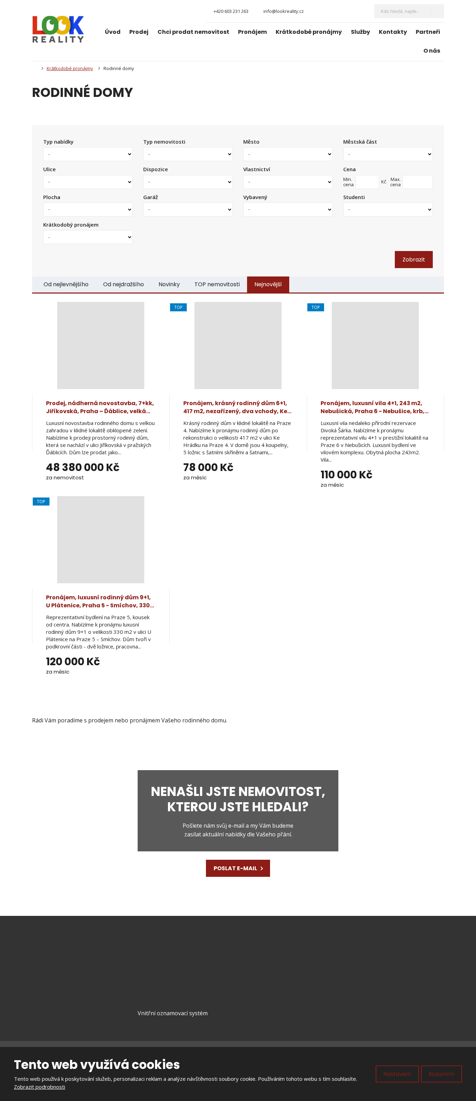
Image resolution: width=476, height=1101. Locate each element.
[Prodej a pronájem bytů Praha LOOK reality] (34, 68)
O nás (431, 51)
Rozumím (441, 1074)
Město (251, 141)
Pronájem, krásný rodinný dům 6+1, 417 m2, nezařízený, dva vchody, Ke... (237, 407)
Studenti (354, 196)
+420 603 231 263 (68, 975)
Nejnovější (268, 284)
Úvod (113, 32)
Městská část (360, 141)
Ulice (49, 169)
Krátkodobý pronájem (71, 224)
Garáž (150, 196)
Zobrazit (413, 260)
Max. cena (395, 182)
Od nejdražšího (123, 284)
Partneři (428, 32)
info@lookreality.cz (77, 966)
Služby (360, 32)
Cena (349, 169)
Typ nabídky (58, 141)
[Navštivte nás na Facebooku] (314, 11)
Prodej (138, 32)
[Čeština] (349, 11)
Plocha (51, 196)
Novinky (169, 284)
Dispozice (155, 169)
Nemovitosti (266, 966)
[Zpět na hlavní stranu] (58, 30)
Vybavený (255, 196)
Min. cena (348, 182)
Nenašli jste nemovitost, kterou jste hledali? (238, 799)
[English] (360, 11)
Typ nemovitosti (164, 141)
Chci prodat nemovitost (193, 32)
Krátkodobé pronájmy (309, 32)
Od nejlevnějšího (66, 284)
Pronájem (252, 32)
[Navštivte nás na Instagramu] (326, 11)
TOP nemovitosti (217, 284)
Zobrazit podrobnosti (39, 1086)
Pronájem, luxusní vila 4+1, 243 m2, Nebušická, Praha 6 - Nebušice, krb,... (375, 407)
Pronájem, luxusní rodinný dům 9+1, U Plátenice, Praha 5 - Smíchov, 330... (100, 601)
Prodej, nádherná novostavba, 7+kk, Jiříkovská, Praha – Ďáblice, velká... (100, 407)
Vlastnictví (256, 169)
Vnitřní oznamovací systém (173, 1013)
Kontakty (393, 32)
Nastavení (397, 1074)
